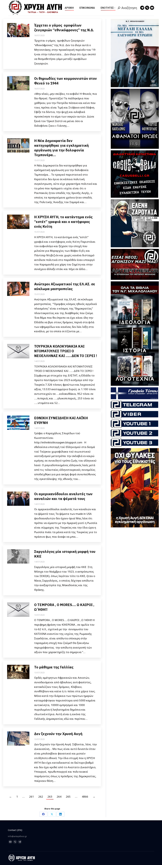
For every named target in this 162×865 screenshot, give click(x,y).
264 (59, 796)
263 (49, 796)
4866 (85, 796)
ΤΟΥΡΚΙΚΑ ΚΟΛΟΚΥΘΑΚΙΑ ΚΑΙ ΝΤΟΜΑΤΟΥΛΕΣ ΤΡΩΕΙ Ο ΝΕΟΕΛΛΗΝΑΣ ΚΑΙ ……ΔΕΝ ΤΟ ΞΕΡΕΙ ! (65, 351)
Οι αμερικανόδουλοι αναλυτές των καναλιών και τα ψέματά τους (63, 496)
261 (31, 796)
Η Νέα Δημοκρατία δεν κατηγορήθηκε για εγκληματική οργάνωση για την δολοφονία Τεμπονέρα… (61, 147)
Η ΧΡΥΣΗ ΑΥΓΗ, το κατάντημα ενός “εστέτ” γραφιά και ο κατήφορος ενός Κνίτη (63, 222)
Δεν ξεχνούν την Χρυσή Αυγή (58, 733)
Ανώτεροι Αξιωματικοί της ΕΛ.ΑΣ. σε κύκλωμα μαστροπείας (64, 286)
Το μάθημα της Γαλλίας (53, 667)
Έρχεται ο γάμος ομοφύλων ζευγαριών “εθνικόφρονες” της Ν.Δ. (64, 27)
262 (40, 796)
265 (68, 796)
